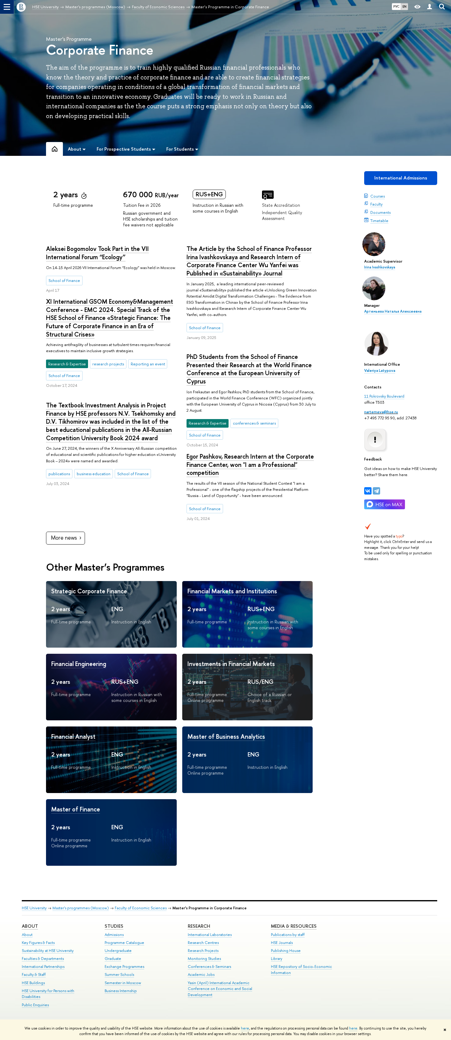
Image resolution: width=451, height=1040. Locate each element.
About (30, 926)
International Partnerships (43, 966)
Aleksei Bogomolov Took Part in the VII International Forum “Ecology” (97, 253)
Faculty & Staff (34, 974)
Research (199, 926)
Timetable (379, 220)
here (245, 1028)
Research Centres (203, 942)
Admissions (114, 934)
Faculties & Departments (43, 958)
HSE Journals (282, 942)
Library (276, 958)
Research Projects (203, 950)
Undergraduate (118, 950)
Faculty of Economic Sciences (141, 908)
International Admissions (400, 178)
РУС (396, 6)
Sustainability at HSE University (48, 950)
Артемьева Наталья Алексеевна (393, 311)
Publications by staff (288, 934)
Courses (377, 196)
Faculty (376, 204)
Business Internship (121, 990)
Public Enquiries (35, 1004)
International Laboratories (210, 934)
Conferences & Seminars (209, 966)
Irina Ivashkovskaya (379, 267)
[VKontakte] (368, 491)
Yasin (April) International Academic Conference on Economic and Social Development (220, 989)
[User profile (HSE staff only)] (429, 7)
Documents (380, 212)
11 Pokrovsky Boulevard (384, 396)
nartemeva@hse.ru (381, 411)
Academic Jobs (201, 974)
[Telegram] (376, 491)
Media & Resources (294, 926)
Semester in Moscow (123, 982)
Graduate (113, 958)
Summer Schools (119, 974)
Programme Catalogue (124, 942)
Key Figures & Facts (38, 942)
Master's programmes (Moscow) (80, 908)
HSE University (34, 908)
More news (64, 537)
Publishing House (286, 950)
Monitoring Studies (204, 958)
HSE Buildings (33, 982)
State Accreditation (281, 205)
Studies (114, 926)
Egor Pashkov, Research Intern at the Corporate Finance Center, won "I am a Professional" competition (250, 464)
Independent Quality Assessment (282, 215)
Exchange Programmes (124, 966)
